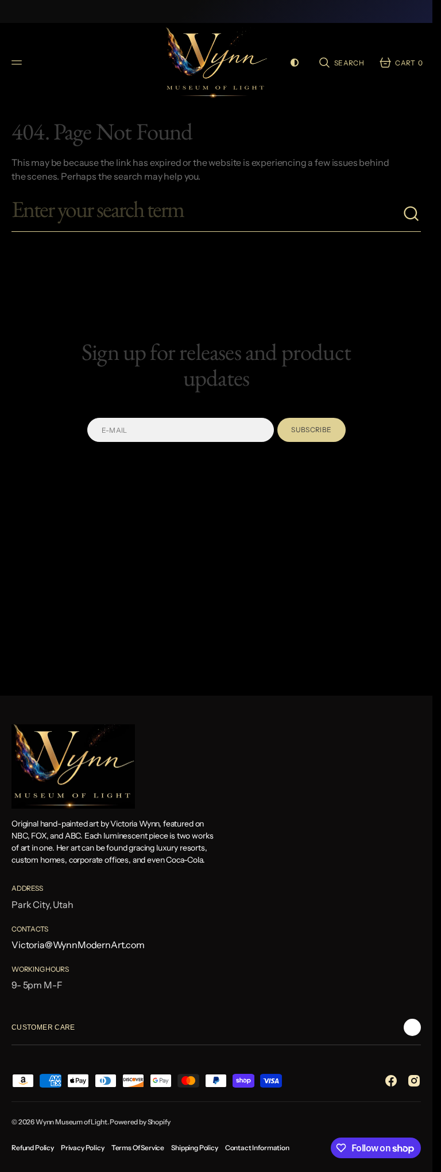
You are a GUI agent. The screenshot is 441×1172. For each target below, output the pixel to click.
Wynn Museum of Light (71, 1121)
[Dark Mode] (294, 62)
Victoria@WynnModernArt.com (78, 944)
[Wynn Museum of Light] (216, 63)
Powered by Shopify (140, 1121)
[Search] (412, 214)
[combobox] (207, 214)
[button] (18, 62)
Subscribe (311, 429)
